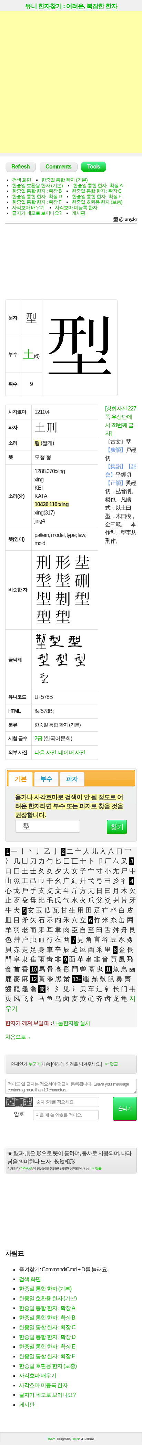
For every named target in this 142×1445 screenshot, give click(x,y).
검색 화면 (21, 180)
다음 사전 (45, 752)
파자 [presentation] (72, 778)
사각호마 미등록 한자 (76, 207)
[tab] (20, 779)
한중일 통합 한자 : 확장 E (96, 196)
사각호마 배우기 (28, 207)
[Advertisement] (71, 82)
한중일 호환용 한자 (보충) (97, 202)
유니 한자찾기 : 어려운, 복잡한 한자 (71, 6)
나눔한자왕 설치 (71, 1023)
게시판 (78, 213)
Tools (93, 167)
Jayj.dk (76, 1439)
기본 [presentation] (21, 778)
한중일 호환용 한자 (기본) (37, 185)
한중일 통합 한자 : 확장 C (96, 191)
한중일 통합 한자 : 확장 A (97, 185)
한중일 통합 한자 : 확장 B (36, 191)
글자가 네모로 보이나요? (36, 213)
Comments (58, 167)
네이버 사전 (71, 752)
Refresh (20, 167)
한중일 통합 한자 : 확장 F (36, 202)
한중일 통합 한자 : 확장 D (37, 196)
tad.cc (51, 1439)
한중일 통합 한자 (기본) (64, 180)
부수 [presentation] (46, 778)
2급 (38, 738)
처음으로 (18, 1037)
